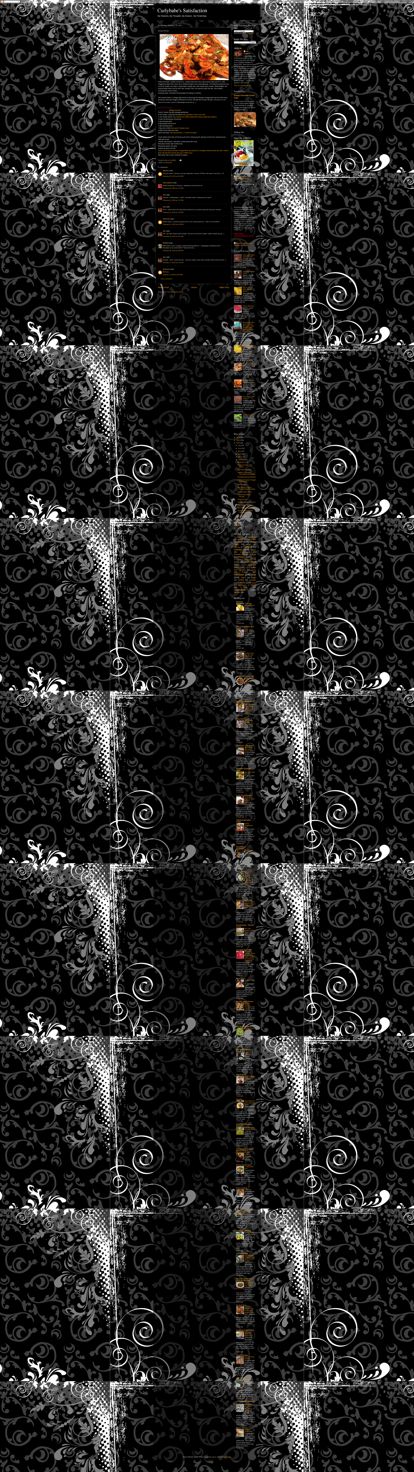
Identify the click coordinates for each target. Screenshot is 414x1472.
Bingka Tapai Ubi (248, 380)
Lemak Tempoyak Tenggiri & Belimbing (247, 480)
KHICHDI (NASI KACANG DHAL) (250, 1128)
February (241, 460)
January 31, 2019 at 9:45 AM (173, 274)
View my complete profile (242, 85)
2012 (238, 519)
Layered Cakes (246, 565)
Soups (254, 583)
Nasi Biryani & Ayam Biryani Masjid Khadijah (246, 488)
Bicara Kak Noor (242, 1211)
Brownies (237, 547)
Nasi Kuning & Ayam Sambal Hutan (247, 289)
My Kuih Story (241, 1305)
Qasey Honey (241, 871)
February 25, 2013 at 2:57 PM (173, 236)
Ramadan (239, 574)
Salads (253, 578)
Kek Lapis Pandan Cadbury (250, 929)
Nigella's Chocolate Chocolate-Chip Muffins (246, 473)
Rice (253, 574)
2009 (238, 528)
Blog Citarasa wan (243, 719)
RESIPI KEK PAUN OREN (249, 851)
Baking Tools (251, 539)
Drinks (247, 554)
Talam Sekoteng (248, 306)
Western (237, 592)
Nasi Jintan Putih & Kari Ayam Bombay (249, 346)
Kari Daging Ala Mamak (246, 508)
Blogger (228, 1457)
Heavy (236, 562)
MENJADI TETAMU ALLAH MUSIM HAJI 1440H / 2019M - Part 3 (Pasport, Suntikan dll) (250, 956)
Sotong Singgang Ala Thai (249, 825)
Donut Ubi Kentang (249, 364)
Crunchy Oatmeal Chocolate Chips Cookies (250, 1006)
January (241, 516)
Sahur (243, 578)
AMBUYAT (248, 1190)
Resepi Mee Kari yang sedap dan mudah (250, 1102)
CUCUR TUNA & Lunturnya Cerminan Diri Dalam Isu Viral (250, 904)
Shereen (166, 170)
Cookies (253, 550)
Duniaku (239, 1099)
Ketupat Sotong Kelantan (249, 1357)
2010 (238, 525)
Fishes (241, 557)
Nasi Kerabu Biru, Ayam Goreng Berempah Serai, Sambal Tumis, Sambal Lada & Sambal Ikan (249, 327)
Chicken (238, 549)
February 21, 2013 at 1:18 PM (173, 212)
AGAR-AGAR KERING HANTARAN (249, 722)
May (239, 451)
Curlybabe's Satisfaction (182, 10)
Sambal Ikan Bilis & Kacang (244, 495)
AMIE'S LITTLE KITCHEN (245, 676)
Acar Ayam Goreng (244, 469)
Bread (249, 544)
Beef (240, 541)
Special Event (242, 585)
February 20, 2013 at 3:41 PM (173, 188)
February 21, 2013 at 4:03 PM (173, 224)
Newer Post (163, 287)
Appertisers (252, 537)
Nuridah (166, 243)
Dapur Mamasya (242, 1355)
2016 (238, 437)
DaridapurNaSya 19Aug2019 (250, 1029)
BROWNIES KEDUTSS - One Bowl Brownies (248, 1407)
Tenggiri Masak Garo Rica (246, 502)
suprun (214, 1457)
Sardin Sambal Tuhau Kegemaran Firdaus (249, 680)
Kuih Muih (250, 561)
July (239, 445)
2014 (238, 440)
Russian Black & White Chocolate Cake (245, 511)
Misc (246, 567)
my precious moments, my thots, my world (244, 1279)
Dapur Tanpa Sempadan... (241, 847)
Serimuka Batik (248, 415)
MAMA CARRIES (248, 1054)
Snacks (241, 582)
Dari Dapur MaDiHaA (243, 1230)
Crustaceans (167, 162)
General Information (244, 559)
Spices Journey (242, 1428)
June (240, 448)
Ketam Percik (242, 499)
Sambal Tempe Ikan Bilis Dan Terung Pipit (249, 655)
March (240, 457)
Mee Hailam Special (244, 505)
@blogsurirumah (175, 110)
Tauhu (245, 587)
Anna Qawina (168, 183)
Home (194, 287)
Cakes (246, 546)
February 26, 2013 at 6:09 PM (173, 250)
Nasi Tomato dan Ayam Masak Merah (249, 749)
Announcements (239, 537)
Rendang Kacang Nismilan (247, 477)
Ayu (164, 195)
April (240, 454)
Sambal (241, 580)
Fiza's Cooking (241, 1188)
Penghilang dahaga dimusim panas (250, 605)
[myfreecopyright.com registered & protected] (245, 178)
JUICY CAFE (240, 1378)
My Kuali (239, 602)
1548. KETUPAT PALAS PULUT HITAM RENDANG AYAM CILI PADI (250, 709)
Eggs (254, 554)
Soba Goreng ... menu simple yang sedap (249, 1284)
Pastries (253, 570)
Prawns (245, 572)
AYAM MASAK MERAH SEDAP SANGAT (250, 1078)
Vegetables (240, 589)
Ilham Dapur (240, 978)
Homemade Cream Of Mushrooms (248, 1333)
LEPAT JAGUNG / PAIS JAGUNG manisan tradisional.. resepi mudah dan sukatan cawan (245, 879)
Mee (236, 567)
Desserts (237, 554)
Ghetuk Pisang (249, 1232)
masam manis (241, 1074)
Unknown (166, 219)
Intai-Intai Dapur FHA (244, 950)
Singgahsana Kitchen (244, 900)
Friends (254, 557)
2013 (238, 443)
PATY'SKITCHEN (242, 1254)
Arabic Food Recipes (244, 795)
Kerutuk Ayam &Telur (245, 492)
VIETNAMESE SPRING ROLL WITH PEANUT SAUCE (249, 1258)
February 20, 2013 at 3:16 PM (173, 176)
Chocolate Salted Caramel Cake (248, 256)
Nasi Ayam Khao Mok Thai (250, 773)
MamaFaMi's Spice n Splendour (243, 1050)
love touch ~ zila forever (245, 745)
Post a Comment (166, 279)
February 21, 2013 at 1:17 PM (173, 200)
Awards (240, 539)
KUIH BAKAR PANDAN (249, 1381)
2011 (238, 522)
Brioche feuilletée (248, 1153)
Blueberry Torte (243, 462)
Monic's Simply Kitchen (244, 1001)
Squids (253, 585)
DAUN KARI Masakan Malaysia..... (244, 1125)
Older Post (224, 287)
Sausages (252, 580)
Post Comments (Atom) (175, 292)
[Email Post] (180, 160)
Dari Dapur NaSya (242, 1026)
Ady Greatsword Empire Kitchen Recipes (245, 1150)
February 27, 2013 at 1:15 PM (173, 262)
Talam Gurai (242, 484)
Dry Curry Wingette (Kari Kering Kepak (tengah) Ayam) (249, 1309)
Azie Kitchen (240, 651)
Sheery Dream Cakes (243, 1165)
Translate (250, 33)
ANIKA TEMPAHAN (249, 1430)
